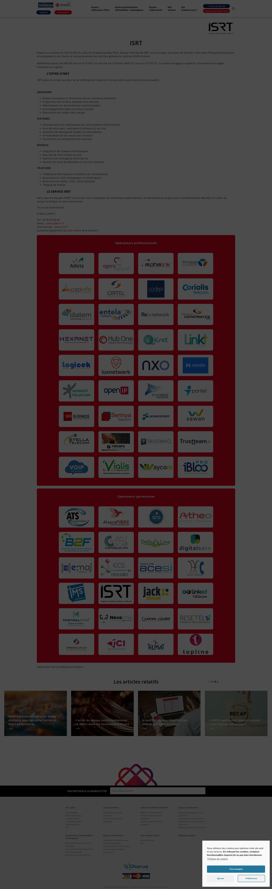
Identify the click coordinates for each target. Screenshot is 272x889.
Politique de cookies (217, 859)
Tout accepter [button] (236, 869)
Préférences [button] (251, 878)
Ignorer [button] (220, 878)
